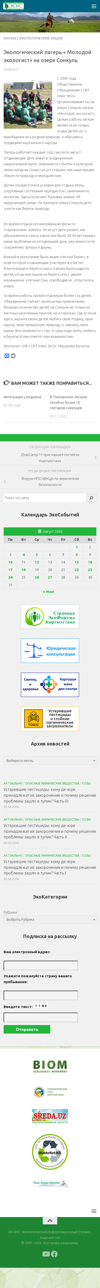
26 (37, 577)
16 (90, 562)
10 (10, 562)
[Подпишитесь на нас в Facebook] (54, 1254)
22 (77, 570)
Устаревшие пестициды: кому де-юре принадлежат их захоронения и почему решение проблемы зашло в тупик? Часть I (50, 867)
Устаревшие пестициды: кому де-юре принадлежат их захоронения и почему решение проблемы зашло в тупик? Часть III (50, 795)
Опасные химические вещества (52, 783)
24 (10, 577)
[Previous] (42, 1092)
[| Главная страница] (17, 6)
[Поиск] (91, 498)
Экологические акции (41, 38)
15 (77, 562)
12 (37, 562)
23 (90, 570)
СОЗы (86, 783)
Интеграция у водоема (22, 397)
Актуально (13, 783)
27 (50, 577)
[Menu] (94, 6)
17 (10, 570)
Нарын (10, 38)
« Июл (48, 592)
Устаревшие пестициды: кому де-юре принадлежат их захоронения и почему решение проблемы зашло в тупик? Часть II (50, 831)
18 (23, 570)
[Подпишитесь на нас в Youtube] (45, 1254)
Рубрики (10, 912)
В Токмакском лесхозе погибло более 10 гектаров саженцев (68, 402)
